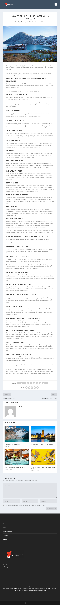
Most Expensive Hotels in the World (15, 467)
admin (22, 22)
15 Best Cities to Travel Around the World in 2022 (43, 467)
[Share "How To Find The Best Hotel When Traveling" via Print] (46, 383)
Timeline (5, 535)
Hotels (4, 524)
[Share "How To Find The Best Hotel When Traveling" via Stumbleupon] (40, 383)
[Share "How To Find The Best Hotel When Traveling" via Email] (43, 383)
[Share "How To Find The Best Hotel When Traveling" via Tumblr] (27, 383)
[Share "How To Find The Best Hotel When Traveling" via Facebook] (18, 383)
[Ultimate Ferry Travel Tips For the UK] (43, 434)
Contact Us (6, 539)
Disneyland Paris (7, 531)
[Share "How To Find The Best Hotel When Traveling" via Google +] (24, 383)
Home (4, 520)
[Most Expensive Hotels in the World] (17, 457)
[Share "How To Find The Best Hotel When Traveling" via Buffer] (37, 383)
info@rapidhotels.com (9, 567)
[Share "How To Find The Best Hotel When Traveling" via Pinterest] (30, 383)
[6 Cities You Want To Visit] (17, 434)
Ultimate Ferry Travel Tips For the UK (42, 444)
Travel (34, 22)
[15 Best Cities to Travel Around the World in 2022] (43, 457)
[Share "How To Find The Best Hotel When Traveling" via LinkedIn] (34, 383)
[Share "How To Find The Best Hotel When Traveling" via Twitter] (21, 383)
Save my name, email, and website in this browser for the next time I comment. (25, 505)
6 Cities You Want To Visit (12, 444)
